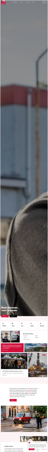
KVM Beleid (36, 337)
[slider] (21, 431)
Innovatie (25, 337)
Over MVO (12, 400)
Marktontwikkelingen (26, 339)
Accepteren (31, 449)
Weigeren (38, 449)
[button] (46, 442)
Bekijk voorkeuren (44, 449)
